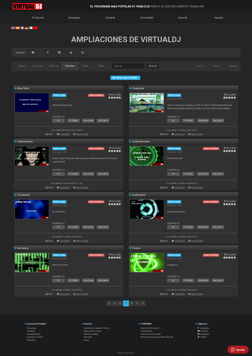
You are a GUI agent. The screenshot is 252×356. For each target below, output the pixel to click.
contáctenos (146, 331)
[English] (13, 27)
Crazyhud (138, 88)
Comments (64, 134)
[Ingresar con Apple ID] (71, 53)
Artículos (88, 337)
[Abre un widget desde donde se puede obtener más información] (238, 350)
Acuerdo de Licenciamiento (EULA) (157, 337)
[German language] (26, 27)
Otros (101, 65)
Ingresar (218, 17)
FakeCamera (25, 141)
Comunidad (146, 17)
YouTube (204, 331)
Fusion (136, 248)
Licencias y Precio (35, 337)
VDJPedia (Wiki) (91, 334)
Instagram (204, 334)
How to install (82, 134)
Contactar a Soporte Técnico (97, 328)
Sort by (200, 65)
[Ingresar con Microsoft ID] (59, 53)
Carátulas (38, 65)
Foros (86, 340)
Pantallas (31, 340)
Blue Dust (23, 88)
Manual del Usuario (93, 331)
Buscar (153, 65)
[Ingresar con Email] (33, 53)
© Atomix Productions (126, 353)
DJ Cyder (116, 94)
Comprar (110, 17)
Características (34, 334)
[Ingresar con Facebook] (48, 53)
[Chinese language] (36, 27)
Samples (70, 65)
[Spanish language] (17, 27)
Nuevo (22, 65)
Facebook (204, 328)
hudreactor (139, 194)
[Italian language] (31, 27)
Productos (38, 17)
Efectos (54, 65)
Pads (85, 65)
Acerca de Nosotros (150, 328)
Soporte (182, 17)
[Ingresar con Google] (82, 53)
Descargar (74, 17)
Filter (216, 65)
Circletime (23, 194)
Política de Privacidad (151, 334)
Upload (233, 65)
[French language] (22, 27)
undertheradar (141, 141)
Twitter (203, 337)
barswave (23, 248)
